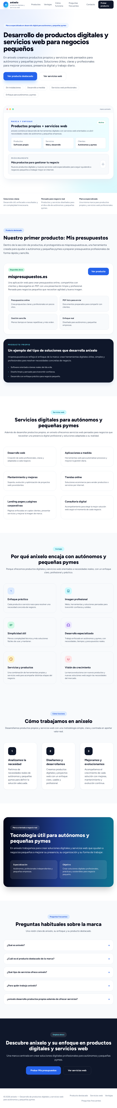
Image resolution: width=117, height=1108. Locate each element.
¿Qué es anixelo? (58, 945)
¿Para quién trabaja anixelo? (58, 985)
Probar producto (105, 4)
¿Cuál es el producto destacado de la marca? (58, 958)
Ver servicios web (53, 76)
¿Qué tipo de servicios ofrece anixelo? (58, 972)
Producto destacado (79, 1095)
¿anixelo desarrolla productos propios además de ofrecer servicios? (58, 999)
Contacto (90, 4)
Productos (36, 4)
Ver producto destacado (20, 76)
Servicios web (96, 1095)
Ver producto (98, 271)
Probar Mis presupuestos (43, 1070)
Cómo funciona (59, 4)
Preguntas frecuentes (74, 4)
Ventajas (48, 4)
